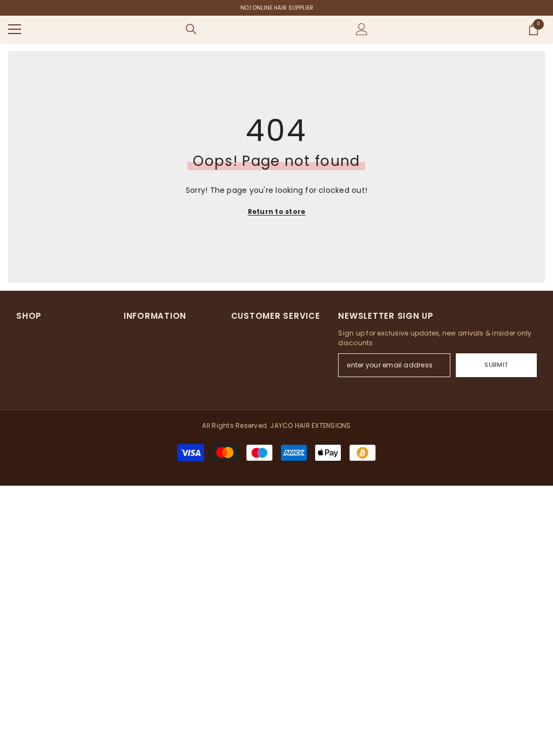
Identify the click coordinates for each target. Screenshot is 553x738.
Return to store (277, 211)
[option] (276, 8)
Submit (496, 364)
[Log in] (362, 29)
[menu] (14, 29)
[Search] (191, 29)
